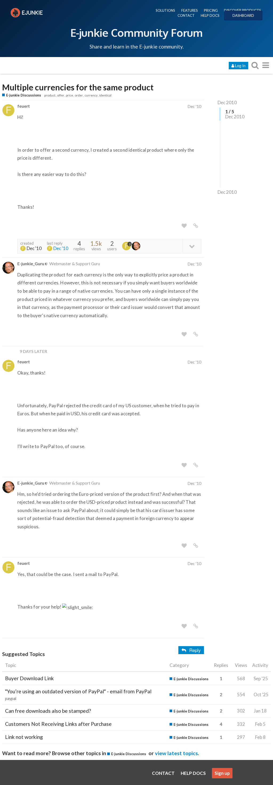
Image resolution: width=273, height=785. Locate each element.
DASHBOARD (243, 15)
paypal (10, 698)
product (49, 95)
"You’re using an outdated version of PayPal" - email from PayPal (78, 691)
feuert (23, 105)
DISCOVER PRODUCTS (242, 10)
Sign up (222, 773)
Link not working (24, 737)
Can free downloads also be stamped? (48, 711)
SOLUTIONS (165, 10)
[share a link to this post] (196, 226)
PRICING (211, 10)
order (79, 95)
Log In (240, 65)
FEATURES (189, 10)
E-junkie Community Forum (136, 32)
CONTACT (186, 15)
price (69, 95)
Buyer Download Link (29, 678)
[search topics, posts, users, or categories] (255, 65)
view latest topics (176, 753)
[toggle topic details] (192, 246)
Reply (195, 650)
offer (60, 95)
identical (105, 95)
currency (91, 95)
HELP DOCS (210, 15)
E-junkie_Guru (30, 263)
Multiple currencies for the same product (78, 87)
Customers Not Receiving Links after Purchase (58, 724)
